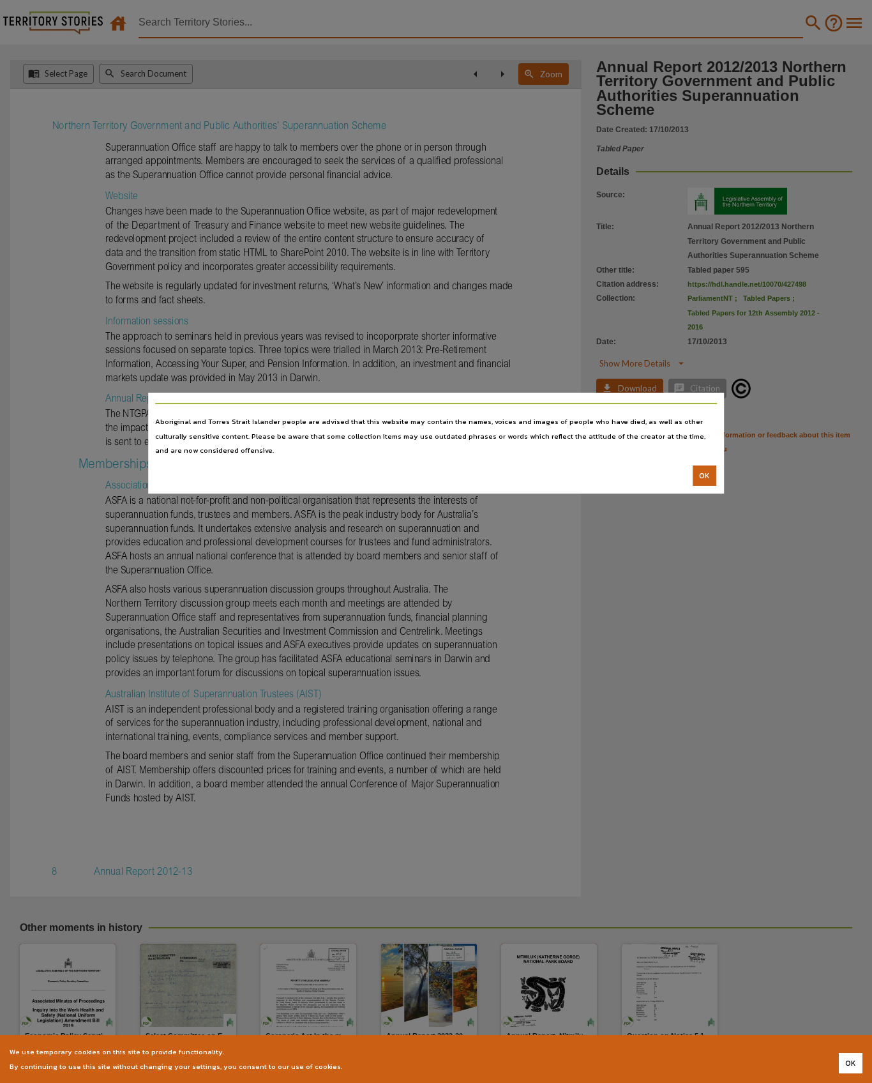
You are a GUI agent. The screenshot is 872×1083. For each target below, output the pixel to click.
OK (704, 475)
